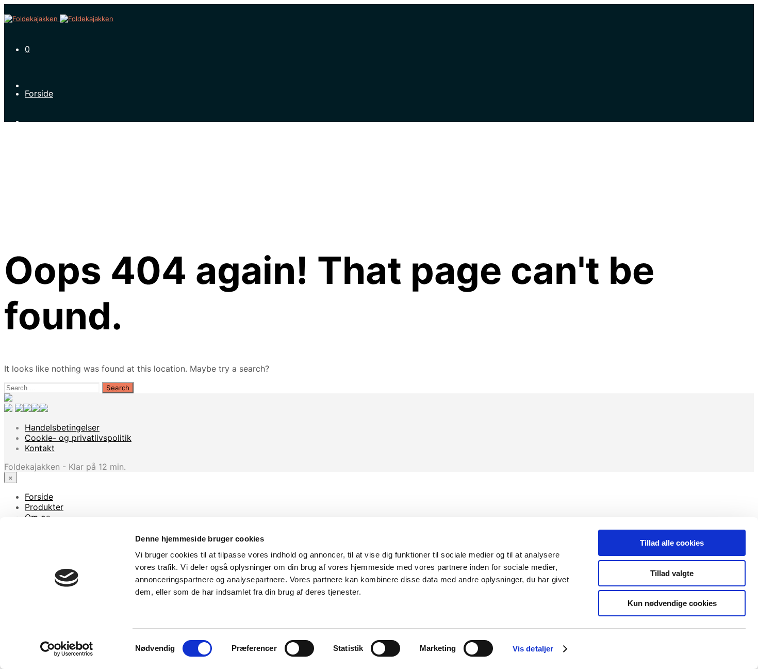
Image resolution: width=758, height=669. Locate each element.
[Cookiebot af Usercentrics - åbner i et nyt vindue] (67, 649)
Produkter (44, 129)
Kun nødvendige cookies (672, 603)
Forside (39, 93)
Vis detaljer (533, 648)
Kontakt (40, 238)
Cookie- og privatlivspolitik (78, 438)
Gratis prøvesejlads (62, 202)
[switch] (299, 648)
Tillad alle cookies (672, 542)
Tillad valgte (672, 573)
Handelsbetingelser (62, 427)
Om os (37, 166)
